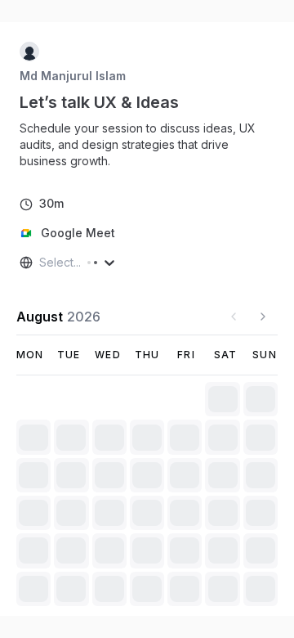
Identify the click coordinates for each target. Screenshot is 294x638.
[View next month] (263, 316)
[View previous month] (233, 316)
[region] (147, 144)
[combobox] (40, 262)
